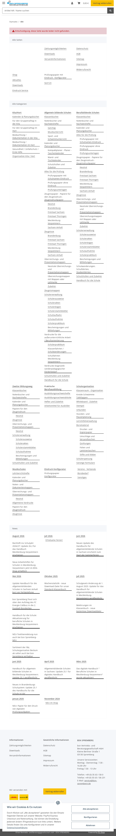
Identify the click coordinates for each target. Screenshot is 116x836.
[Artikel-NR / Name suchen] (110, 11)
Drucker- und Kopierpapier (86, 431)
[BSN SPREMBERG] (17, 3)
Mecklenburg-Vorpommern (54, 222)
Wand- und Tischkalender (54, 159)
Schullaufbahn (55, 315)
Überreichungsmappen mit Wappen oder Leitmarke (59, 279)
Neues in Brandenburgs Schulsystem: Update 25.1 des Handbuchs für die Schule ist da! (24, 689)
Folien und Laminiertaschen (88, 449)
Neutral (51, 204)
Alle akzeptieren (90, 809)
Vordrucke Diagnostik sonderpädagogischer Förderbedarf (54, 368)
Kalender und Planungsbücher (52, 144)
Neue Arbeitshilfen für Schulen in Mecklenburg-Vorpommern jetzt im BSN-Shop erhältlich (25, 566)
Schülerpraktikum (56, 323)
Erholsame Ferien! (54, 540)
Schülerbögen (54, 306)
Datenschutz (82, 48)
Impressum (81, 64)
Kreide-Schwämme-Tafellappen (85, 396)
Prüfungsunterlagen (57, 189)
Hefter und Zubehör (53, 401)
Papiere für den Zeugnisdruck (19, 410)
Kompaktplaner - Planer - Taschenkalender (60, 152)
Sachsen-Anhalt (55, 227)
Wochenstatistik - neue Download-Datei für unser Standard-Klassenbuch (56, 586)
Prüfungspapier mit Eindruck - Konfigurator (55, 76)
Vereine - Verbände (87, 469)
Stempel (80, 405)
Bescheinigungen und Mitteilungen (58, 329)
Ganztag (52, 127)
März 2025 (81, 661)
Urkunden (81, 409)
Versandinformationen (55, 59)
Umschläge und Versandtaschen (87, 438)
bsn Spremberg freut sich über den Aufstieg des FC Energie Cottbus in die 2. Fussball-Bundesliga (24, 604)
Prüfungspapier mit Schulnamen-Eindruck (58, 177)
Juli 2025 (80, 576)
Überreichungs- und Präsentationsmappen (54, 260)
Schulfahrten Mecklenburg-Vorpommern (54, 358)
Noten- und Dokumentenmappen (22, 486)
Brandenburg (54, 208)
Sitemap (80, 59)
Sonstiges (82, 477)
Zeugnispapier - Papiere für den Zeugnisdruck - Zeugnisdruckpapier (57, 196)
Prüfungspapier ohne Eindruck (58, 184)
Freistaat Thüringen (57, 216)
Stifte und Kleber (88, 454)
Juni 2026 (80, 536)
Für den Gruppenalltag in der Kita (24, 122)
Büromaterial (82, 425)
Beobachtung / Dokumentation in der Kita (24, 136)
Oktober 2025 (51, 576)
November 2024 (52, 698)
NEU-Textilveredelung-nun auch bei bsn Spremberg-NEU (25, 637)
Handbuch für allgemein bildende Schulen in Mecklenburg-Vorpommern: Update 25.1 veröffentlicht (25, 673)
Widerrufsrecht (83, 69)
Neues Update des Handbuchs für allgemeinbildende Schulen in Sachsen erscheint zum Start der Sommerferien (89, 549)
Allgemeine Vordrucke (22, 502)
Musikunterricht (55, 132)
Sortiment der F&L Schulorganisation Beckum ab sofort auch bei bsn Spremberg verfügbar (25, 652)
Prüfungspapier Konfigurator (51, 475)
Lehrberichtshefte (20, 473)
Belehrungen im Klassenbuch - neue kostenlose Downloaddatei (88, 608)
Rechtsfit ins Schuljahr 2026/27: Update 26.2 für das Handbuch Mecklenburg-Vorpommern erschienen (25, 549)
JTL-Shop (101, 832)
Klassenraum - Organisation (89, 390)
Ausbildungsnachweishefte (57, 393)
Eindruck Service (20, 90)
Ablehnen (90, 825)
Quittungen (85, 443)
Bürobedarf (83, 473)
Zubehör (52, 286)
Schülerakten (54, 302)
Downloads (49, 53)
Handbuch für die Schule (56, 380)
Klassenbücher (51, 116)
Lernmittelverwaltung (86, 421)
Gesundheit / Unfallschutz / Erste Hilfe (25, 150)
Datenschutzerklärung (17, 827)
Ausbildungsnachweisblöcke (57, 397)
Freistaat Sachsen (56, 212)
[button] (72, 3)
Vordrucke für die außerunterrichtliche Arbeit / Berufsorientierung (57, 337)
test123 (47, 83)
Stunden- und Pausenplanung (83, 415)
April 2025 (49, 661)
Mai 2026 (16, 576)
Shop (14, 74)
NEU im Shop (52, 702)
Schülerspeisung (84, 458)
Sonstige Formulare (85, 462)
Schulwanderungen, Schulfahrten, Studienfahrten (85, 269)
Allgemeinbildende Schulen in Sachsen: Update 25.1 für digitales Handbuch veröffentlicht (57, 673)
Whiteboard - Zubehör (86, 401)
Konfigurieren (90, 817)
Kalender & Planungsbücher (25, 116)
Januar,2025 (18, 698)
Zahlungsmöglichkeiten (55, 48)
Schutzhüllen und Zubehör (56, 166)
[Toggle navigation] (3, 2)
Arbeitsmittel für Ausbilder (57, 405)
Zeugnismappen (52, 290)
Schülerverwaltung (53, 294)
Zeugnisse (49, 231)
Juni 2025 (16, 661)
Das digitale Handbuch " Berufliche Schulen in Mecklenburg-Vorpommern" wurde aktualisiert (89, 673)
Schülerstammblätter (58, 311)
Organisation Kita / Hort (23, 156)
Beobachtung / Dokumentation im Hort (23, 143)
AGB (78, 53)
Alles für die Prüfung (54, 171)
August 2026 (18, 536)
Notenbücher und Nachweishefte (52, 122)
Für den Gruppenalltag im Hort (24, 129)
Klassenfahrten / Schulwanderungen (57, 350)
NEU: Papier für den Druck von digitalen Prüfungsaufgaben (24, 708)
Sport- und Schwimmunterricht (57, 137)
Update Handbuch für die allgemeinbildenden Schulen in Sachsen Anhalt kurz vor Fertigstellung (25, 588)
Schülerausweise (56, 298)
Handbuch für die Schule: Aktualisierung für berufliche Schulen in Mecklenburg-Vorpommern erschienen (25, 621)
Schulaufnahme (55, 319)
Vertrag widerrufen (102, 3)
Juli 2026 (48, 536)
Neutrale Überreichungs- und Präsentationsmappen (60, 269)
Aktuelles (16, 80)
